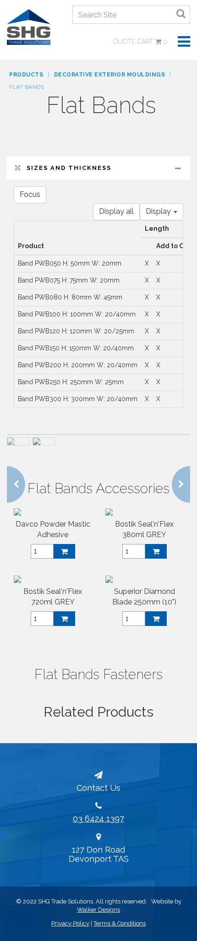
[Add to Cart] (64, 551)
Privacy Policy (70, 923)
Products (26, 74)
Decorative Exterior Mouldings (109, 74)
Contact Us (98, 788)
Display (159, 211)
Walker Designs (98, 909)
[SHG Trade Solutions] (28, 26)
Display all (116, 211)
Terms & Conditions (119, 923)
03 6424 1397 (98, 818)
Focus (30, 194)
